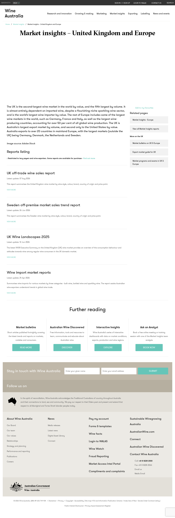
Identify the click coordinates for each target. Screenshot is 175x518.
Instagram (151, 386)
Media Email (140, 473)
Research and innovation (59, 13)
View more (11, 190)
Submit (153, 371)
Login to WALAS (140, 3)
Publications (12, 456)
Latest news (53, 430)
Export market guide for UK (144, 152)
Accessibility (79, 501)
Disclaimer (52, 501)
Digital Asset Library (56, 435)
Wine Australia (14, 13)
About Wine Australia (19, 419)
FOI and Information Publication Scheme (107, 501)
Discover (67, 347)
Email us (138, 469)
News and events (161, 13)
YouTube (165, 386)
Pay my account (99, 419)
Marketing (102, 13)
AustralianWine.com (142, 432)
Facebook (138, 386)
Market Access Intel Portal (104, 464)
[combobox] (16, 3)
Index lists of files (130, 501)
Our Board (11, 425)
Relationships (12, 441)
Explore (108, 347)
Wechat (145, 386)
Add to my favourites (144, 107)
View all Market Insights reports (146, 128)
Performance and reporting (18, 451)
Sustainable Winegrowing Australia (145, 421)
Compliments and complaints (107, 471)
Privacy (61, 501)
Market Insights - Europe (143, 119)
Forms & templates (100, 426)
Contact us (156, 3)
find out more (89, 158)
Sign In (117, 3)
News (51, 419)
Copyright (69, 501)
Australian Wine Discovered (147, 447)
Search (170, 3)
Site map (88, 501)
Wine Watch (96, 449)
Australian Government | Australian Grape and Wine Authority (29, 487)
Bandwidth (5, 3)
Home (7, 24)
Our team (11, 430)
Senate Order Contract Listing (149, 501)
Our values (11, 435)
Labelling (145, 13)
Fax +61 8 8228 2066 (143, 465)
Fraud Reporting (99, 456)
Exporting (133, 13)
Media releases (54, 425)
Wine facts (95, 434)
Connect (51, 441)
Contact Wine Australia (144, 454)
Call (143, 460)
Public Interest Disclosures (74, 506)
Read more (26, 347)
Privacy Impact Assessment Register (98, 506)
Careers (10, 461)
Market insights (117, 13)
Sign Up (127, 3)
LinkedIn (158, 386)
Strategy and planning (16, 446)
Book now (149, 347)
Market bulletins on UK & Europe (146, 143)
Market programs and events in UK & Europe (148, 162)
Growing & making (84, 13)
